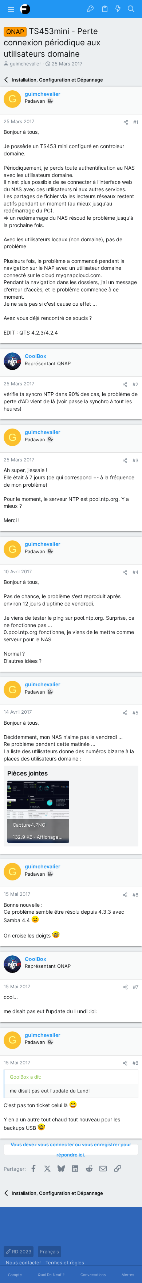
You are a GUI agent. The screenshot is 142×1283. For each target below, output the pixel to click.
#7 (135, 987)
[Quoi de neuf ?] (118, 9)
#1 (135, 122)
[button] (11, 9)
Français (49, 1251)
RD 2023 (21, 1251)
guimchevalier (25, 64)
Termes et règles (65, 1262)
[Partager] (126, 122)
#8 (135, 1063)
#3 (135, 460)
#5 (135, 713)
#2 (135, 384)
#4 (135, 572)
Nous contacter (23, 1262)
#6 (135, 895)
